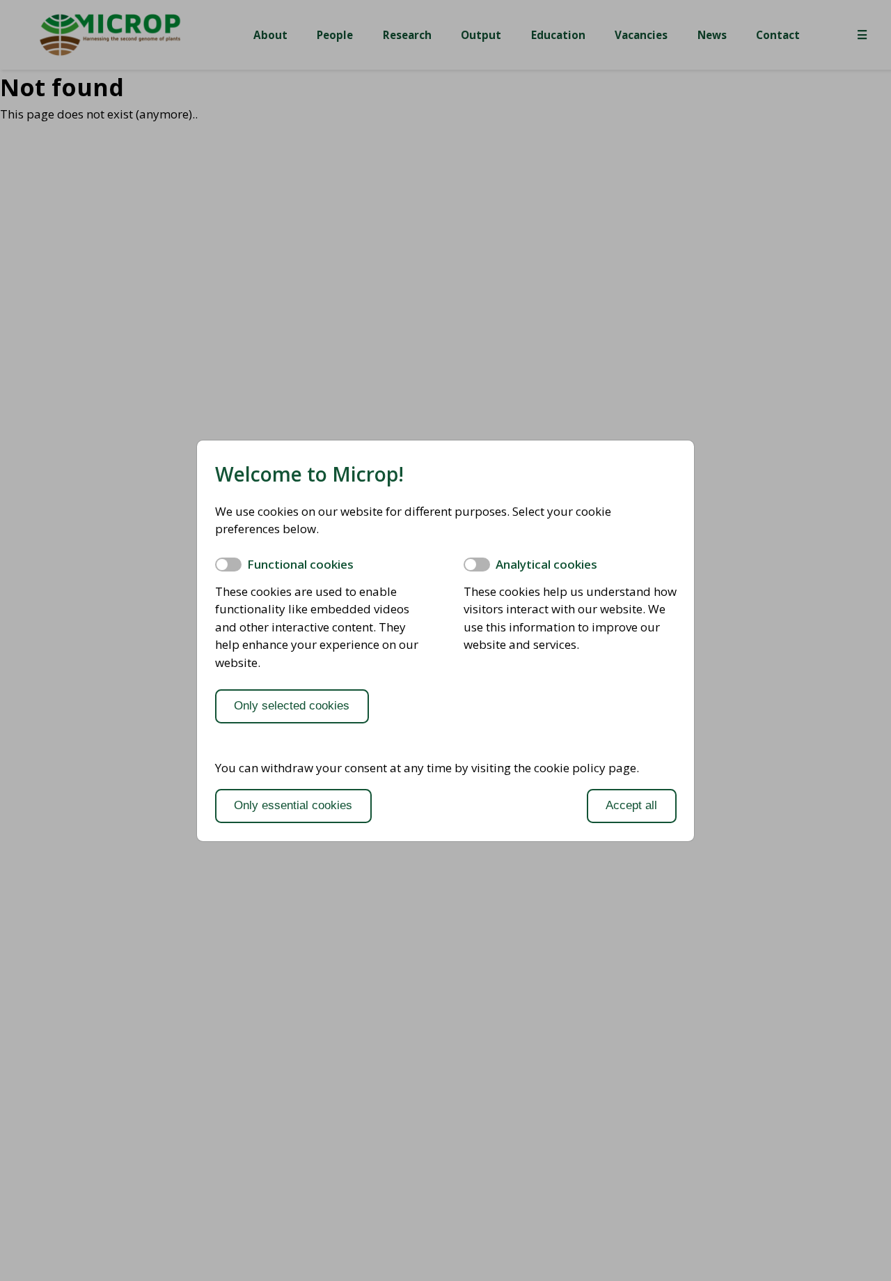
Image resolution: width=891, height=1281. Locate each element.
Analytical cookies (546, 564)
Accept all (631, 805)
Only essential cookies (293, 805)
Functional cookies (300, 564)
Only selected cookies (291, 705)
